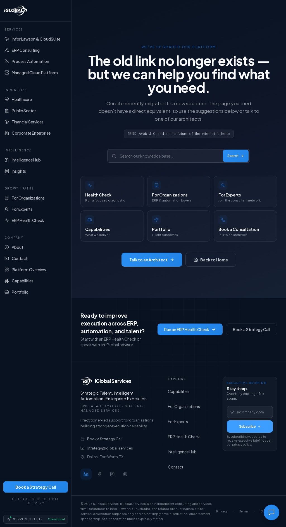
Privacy (222, 511)
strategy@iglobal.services (110, 448)
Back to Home (214, 259)
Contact (175, 467)
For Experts (178, 421)
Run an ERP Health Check (186, 329)
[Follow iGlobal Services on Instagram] (112, 474)
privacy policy (241, 444)
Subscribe (247, 426)
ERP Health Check (184, 436)
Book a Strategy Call (35, 486)
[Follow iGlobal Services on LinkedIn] (86, 474)
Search (233, 156)
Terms (244, 511)
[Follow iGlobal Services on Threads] (125, 474)
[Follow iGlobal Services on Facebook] (99, 474)
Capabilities (179, 391)
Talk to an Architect (148, 259)
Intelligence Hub (182, 451)
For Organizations (184, 406)
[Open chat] (271, 512)
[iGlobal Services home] (35, 10)
